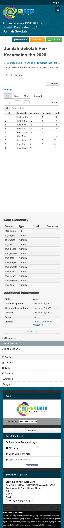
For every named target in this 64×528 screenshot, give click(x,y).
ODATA (39, 39)
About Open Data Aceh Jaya (22, 442)
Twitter (7, 367)
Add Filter (8, 89)
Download (21, 39)
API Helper (13, 447)
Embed (54, 83)
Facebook (9, 373)
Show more (32, 331)
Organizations (12, 23)
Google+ (8, 362)
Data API (55, 39)
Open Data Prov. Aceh (19, 453)
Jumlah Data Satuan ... (19, 27)
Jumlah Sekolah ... (16, 31)
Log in (56, 2)
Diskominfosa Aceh (28, 421)
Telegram (7, 384)
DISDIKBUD (33, 23)
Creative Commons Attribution (42, 323)
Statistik (32, 430)
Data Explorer (15, 74)
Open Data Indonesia (19, 459)
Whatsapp (7, 378)
